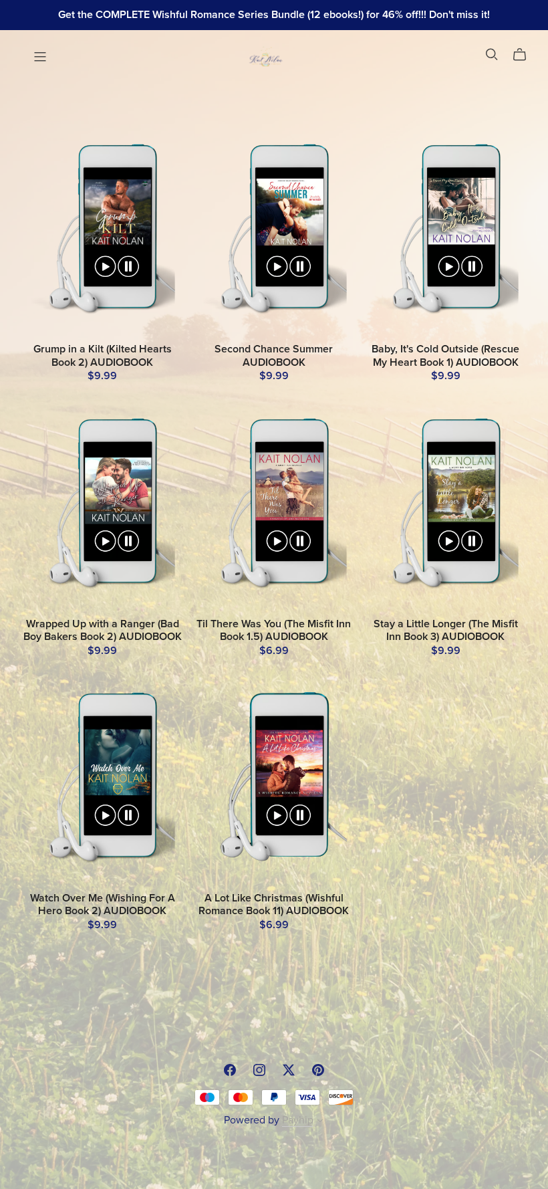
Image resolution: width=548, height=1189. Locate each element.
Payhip (297, 1120)
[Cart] (525, 55)
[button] (320, 1122)
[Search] (492, 54)
